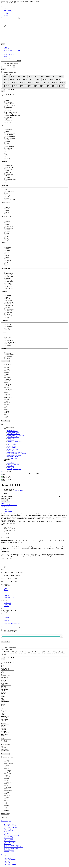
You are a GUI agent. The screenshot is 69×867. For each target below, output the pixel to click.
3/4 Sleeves (9, 339)
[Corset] (6, 684)
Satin (7, 259)
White (7, 418)
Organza (8, 257)
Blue (7, 382)
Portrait (8, 307)
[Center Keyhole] (6, 683)
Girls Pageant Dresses (11, 112)
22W (38, 83)
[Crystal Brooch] (4, 707)
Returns (6, 590)
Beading (8, 223)
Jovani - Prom (11, 450)
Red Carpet (9, 120)
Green (7, 372)
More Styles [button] (7, 459)
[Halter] (5, 726)
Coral (7, 404)
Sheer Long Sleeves (11, 342)
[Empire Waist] (5, 734)
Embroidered (9, 228)
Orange (8, 402)
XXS (22, 86)
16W (14, 83)
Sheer (7, 196)
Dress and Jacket (10, 133)
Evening (8, 108)
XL (55, 86)
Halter (7, 297)
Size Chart (3, 503)
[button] (7, 47)
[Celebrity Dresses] (6, 682)
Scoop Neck (9, 310)
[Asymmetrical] (4, 719)
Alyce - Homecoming (13, 432)
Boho (7, 131)
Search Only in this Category (10, 63)
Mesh (7, 255)
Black (7, 413)
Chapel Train (9, 276)
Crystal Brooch (10, 226)
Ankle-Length (9, 273)
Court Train (9, 278)
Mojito (7, 369)
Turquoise (8, 377)
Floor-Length (9, 280)
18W (22, 83)
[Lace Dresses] (5, 677)
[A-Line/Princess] (5, 733)
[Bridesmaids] (7, 667)
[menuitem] (36, 9)
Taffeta (7, 264)
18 (13, 80)
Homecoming (9, 114)
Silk (7, 262)
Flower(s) (8, 231)
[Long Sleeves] (6, 743)
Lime (7, 374)
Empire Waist (9, 326)
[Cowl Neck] (5, 725)
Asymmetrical (9, 275)
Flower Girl (9, 110)
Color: (2, 498)
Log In (6, 15)
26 (39, 80)
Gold (7, 409)
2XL (62, 86)
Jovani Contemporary (13, 464)
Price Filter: (6, 65)
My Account (7, 10)
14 (62, 76)
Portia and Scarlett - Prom (14, 455)
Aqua (7, 376)
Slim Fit (8, 330)
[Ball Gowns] (5, 673)
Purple (7, 386)
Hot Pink (8, 394)
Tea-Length (9, 286)
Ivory (7, 406)
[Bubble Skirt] (6, 680)
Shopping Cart (8, 12)
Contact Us (7, 588)
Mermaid (8, 328)
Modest (8, 141)
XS (30, 86)
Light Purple (9, 389)
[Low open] (5, 692)
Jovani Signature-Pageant (14, 469)
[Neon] (3, 698)
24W (47, 83)
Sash (7, 238)
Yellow (8, 367)
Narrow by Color (8, 364)
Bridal (7, 100)
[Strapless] (5, 752)
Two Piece (8, 158)
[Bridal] (7, 665)
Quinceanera (9, 119)
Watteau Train (9, 288)
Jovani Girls (10, 466)
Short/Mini (8, 283)
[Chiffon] (4, 712)
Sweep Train (9, 285)
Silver (7, 416)
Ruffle (7, 236)
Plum (7, 399)
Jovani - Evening (11, 446)
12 (55, 76)
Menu (2, 44)
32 (59, 80)
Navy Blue (9, 384)
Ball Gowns (9, 129)
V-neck (8, 317)
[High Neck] (5, 728)
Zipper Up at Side (10, 200)
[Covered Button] (5, 688)
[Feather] (4, 713)
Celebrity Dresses (10, 167)
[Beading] (4, 704)
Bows (7, 224)
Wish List (6, 9)
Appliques (8, 221)
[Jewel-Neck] (5, 729)
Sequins (8, 240)
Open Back (9, 175)
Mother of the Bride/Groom (13, 115)
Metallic (8, 209)
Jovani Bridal (10, 463)
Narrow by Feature (8, 94)
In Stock (20, 490)
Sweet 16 (8, 122)
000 (6, 76)
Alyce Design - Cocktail (13, 434)
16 (6, 80)
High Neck (9, 299)
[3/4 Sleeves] (6, 741)
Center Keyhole (10, 169)
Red (7, 401)
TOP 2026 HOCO (12, 431)
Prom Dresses (9, 117)
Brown (8, 411)
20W (30, 83)
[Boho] (5, 674)
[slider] (61, 636)
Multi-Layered (9, 174)
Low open (8, 195)
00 (13, 76)
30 (52, 80)
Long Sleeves (9, 340)
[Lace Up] (5, 690)
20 (19, 80)
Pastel (7, 214)
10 (49, 76)
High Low (8, 172)
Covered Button (10, 189)
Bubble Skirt (9, 165)
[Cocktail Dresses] (7, 669)
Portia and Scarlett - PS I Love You (16, 453)
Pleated (8, 177)
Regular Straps (10, 354)
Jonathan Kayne (11, 443)
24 (32, 80)
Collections (7, 617)
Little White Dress (10, 138)
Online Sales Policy (9, 597)
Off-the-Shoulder (10, 304)
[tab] (36, 443)
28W (63, 83)
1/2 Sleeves (9, 337)
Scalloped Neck (10, 309)
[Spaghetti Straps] (5, 750)
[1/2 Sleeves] (6, 740)
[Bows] (4, 705)
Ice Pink (8, 391)
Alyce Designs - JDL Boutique (15, 435)
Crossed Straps (10, 191)
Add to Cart (4, 500)
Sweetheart (9, 315)
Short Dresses (9, 150)
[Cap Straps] (5, 748)
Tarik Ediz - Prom (12, 458)
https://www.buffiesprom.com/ (9, 505)
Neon (7, 210)
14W (6, 83)
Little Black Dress (10, 136)
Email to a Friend (5, 506)
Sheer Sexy (9, 148)
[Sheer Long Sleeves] (6, 744)
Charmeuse (9, 247)
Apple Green (9, 370)
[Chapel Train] (4, 720)
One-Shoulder (9, 305)
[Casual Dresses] (7, 668)
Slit (6, 182)
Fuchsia (8, 396)
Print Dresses (9, 144)
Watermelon (9, 397)
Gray (7, 414)
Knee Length (9, 281)
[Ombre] (3, 699)
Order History (7, 604)
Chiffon (8, 249)
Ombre (7, 212)
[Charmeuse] (4, 710)
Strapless (8, 314)
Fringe (7, 233)
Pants (7, 143)
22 (26, 80)
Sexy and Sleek (10, 146)
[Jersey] (4, 714)
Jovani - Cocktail (11, 444)
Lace (7, 234)
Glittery (8, 207)
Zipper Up (8, 198)
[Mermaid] (5, 735)
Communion (9, 107)
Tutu (7, 156)
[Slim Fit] (5, 737)
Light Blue (9, 379)
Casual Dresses (10, 103)
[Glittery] (3, 695)
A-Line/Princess (10, 325)
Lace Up (8, 193)
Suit (7, 153)
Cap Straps (9, 353)
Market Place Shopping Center (12, 623)
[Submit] (19, 18)
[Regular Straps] (5, 749)
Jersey (7, 252)
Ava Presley (10, 440)
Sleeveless (8, 345)
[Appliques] (4, 703)
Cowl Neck (9, 295)
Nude (7, 407)
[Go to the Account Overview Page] (1, 6)
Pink (7, 392)
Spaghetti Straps (10, 356)
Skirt (7, 151)
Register (6, 13)
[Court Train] (4, 722)
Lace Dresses (9, 134)
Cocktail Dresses (10, 105)
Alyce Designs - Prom (13, 437)
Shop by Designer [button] (9, 427)
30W (6, 86)
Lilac (7, 387)
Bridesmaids (9, 102)
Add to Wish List (5, 501)
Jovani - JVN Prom (12, 449)
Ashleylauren (10, 438)
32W (14, 86)
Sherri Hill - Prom (12, 456)
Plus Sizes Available (11, 179)
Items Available (8, 511)
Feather (8, 229)
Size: (2, 496)
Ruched (8, 180)
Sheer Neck (9, 312)
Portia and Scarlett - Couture (14, 452)
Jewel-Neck (9, 300)
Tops (7, 155)
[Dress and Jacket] (5, 676)
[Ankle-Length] (4, 718)
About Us (6, 595)
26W (55, 83)
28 (46, 80)
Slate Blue (8, 381)
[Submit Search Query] (19, 627)
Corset (7, 170)
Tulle (7, 265)
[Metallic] (3, 697)
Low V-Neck (9, 302)
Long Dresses (9, 139)
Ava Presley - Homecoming (14, 441)
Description (7, 509)
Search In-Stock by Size (9, 72)
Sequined (8, 260)
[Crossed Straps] (5, 689)
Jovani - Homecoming (13, 447)
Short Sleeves (9, 344)
